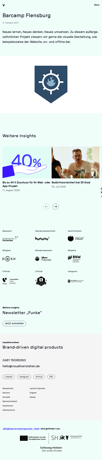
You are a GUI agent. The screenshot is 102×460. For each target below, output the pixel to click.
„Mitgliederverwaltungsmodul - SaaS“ (21, 429)
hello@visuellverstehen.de (21, 366)
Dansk (32, 397)
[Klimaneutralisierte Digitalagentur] (43, 258)
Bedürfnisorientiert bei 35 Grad (71, 182)
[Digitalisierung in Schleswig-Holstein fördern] (10, 258)
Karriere (6, 393)
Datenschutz (8, 410)
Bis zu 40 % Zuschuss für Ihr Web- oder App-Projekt (26, 184)
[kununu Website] (43, 238)
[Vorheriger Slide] (47, 207)
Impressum (7, 406)
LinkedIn (9, 377)
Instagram (24, 377)
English (33, 393)
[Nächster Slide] (55, 207)
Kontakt (6, 397)
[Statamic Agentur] (43, 281)
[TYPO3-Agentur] (10, 281)
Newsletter (7, 388)
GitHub (39, 377)
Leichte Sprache (37, 388)
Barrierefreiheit (9, 401)
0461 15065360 (14, 360)
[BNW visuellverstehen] (76, 258)
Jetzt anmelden (14, 323)
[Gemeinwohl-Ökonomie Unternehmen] (10, 238)
